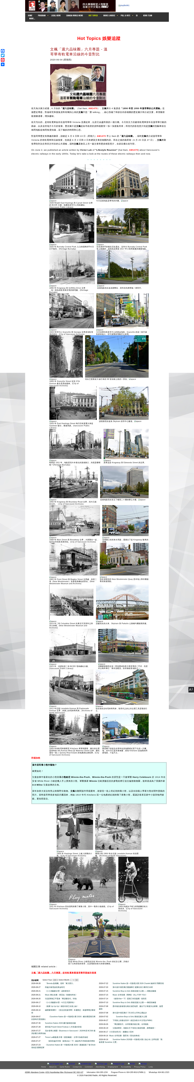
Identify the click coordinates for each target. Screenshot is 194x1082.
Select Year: (47, 980)
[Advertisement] (99, 26)
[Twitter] (2, 55)
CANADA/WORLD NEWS (74, 15)
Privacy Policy (140, 1067)
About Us (53, 1067)
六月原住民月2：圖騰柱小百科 (121, 1032)
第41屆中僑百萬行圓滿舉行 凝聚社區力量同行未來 (133, 987)
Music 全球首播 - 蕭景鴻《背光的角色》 (125, 1036)
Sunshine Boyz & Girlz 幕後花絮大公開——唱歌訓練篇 (134, 991)
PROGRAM (42, 15)
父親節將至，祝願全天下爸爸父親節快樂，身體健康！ (134, 1028)
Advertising (100, 1067)
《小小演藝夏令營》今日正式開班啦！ (60, 1002)
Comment (89, 1067)
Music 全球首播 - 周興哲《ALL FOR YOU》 (130, 995)
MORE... (32, 18)
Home (43, 1067)
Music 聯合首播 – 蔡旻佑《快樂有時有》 (61, 995)
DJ (137, 15)
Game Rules (65, 1067)
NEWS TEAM (147, 15)
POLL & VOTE (125, 15)
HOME (30, 15)
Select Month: (64, 980)
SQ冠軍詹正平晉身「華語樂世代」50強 (61, 999)
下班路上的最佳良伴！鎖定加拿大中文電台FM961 (132, 1020)
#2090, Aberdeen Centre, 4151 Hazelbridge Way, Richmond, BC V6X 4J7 (54, 1072)
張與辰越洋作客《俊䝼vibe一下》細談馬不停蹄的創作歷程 (71, 1041)
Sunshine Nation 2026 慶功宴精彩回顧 (60, 1023)
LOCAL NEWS (56, 15)
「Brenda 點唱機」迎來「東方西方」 (60, 983)
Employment (113, 1067)
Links (151, 1067)
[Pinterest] (2, 60)
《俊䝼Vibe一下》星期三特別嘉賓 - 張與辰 (130, 999)
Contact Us (77, 1067)
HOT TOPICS (93, 15)
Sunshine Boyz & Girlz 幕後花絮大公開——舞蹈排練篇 (134, 1002)
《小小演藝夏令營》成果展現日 (57, 991)
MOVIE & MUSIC (109, 15)
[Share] (2, 64)
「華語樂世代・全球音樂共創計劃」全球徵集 (131, 1024)
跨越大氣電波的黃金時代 (55, 987)
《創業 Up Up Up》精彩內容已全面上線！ (62, 1006)
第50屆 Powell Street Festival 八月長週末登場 (63, 1027)
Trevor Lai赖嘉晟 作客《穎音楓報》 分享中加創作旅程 (66, 1037)
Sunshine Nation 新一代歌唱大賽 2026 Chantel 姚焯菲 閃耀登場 (138, 983)
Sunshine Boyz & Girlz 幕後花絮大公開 (131, 1017)
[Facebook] (2, 51)
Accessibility (126, 1067)
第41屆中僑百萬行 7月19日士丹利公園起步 (130, 1013)
